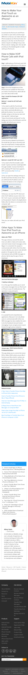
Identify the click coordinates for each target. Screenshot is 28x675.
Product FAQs (18, 632)
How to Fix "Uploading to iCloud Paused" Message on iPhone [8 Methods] (12, 506)
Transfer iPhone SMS (20, 607)
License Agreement (18, 673)
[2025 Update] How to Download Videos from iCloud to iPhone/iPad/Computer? (12, 512)
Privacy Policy (14, 671)
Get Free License (6, 598)
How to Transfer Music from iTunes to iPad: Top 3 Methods (13, 485)
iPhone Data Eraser (7, 639)
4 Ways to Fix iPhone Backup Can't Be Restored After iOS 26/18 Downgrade (13, 490)
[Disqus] (14, 440)
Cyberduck (5, 173)
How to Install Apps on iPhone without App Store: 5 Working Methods (13, 468)
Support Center (18, 635)
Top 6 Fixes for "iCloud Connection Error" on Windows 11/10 (13, 501)
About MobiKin (6, 589)
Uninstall (4, 601)
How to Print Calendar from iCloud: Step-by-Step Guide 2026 (13, 472)
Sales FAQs (17, 627)
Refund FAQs (17, 630)
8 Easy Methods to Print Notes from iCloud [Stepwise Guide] (13, 477)
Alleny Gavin (8, 529)
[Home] (10, 3)
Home (3, 567)
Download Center (19, 637)
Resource (9, 567)
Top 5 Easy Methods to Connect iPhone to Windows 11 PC (12, 481)
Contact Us (5, 591)
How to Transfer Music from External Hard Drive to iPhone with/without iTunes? (11, 496)
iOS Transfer (17, 567)
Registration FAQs (19, 625)
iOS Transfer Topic (13, 27)
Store (3, 596)
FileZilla (16, 171)
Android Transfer (7, 627)
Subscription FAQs (19, 623)
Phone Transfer (6, 632)
